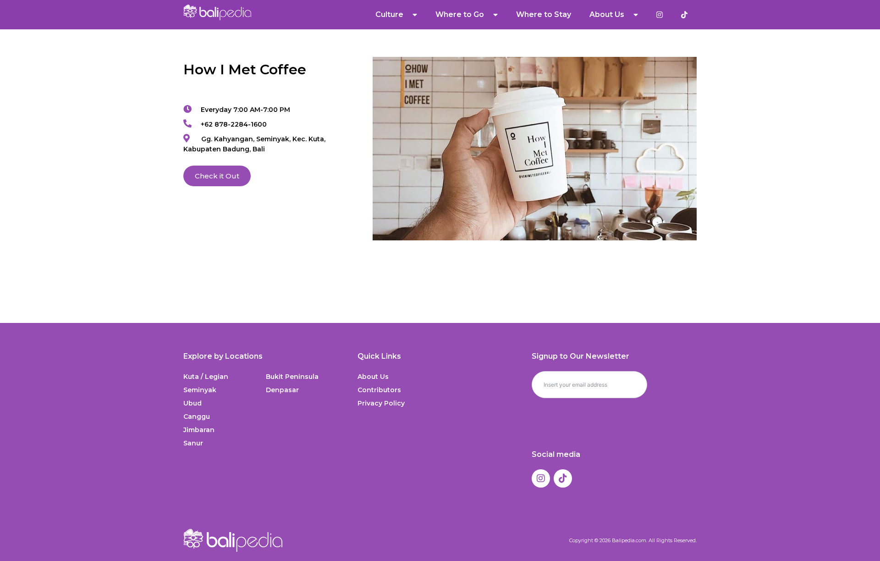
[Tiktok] (563, 478)
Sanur (193, 443)
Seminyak (199, 390)
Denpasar (282, 390)
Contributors (379, 390)
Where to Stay (543, 14)
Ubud (192, 403)
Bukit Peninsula (292, 376)
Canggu (196, 416)
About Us (373, 376)
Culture (389, 14)
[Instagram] (541, 478)
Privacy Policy (381, 403)
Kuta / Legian (205, 376)
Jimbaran (198, 430)
